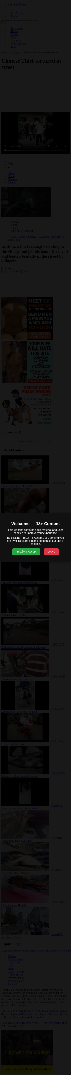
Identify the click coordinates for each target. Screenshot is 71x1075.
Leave (51, 551)
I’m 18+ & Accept (26, 551)
